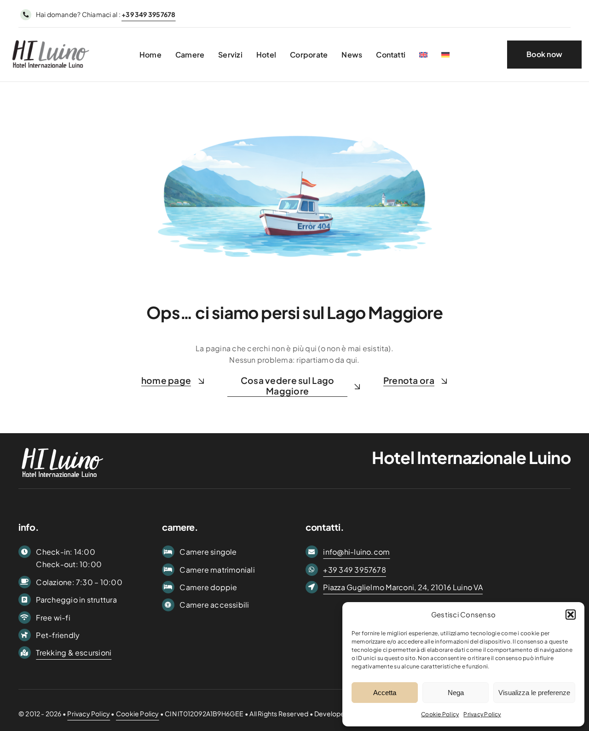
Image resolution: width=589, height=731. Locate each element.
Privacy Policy (482, 714)
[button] (570, 614)
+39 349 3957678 (354, 569)
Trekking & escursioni (73, 652)
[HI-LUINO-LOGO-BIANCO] (62, 446)
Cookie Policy (440, 714)
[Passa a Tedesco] (445, 54)
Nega (456, 692)
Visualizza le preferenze (534, 692)
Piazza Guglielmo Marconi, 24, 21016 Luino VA (403, 587)
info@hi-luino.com (356, 552)
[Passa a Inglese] (423, 54)
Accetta (384, 692)
